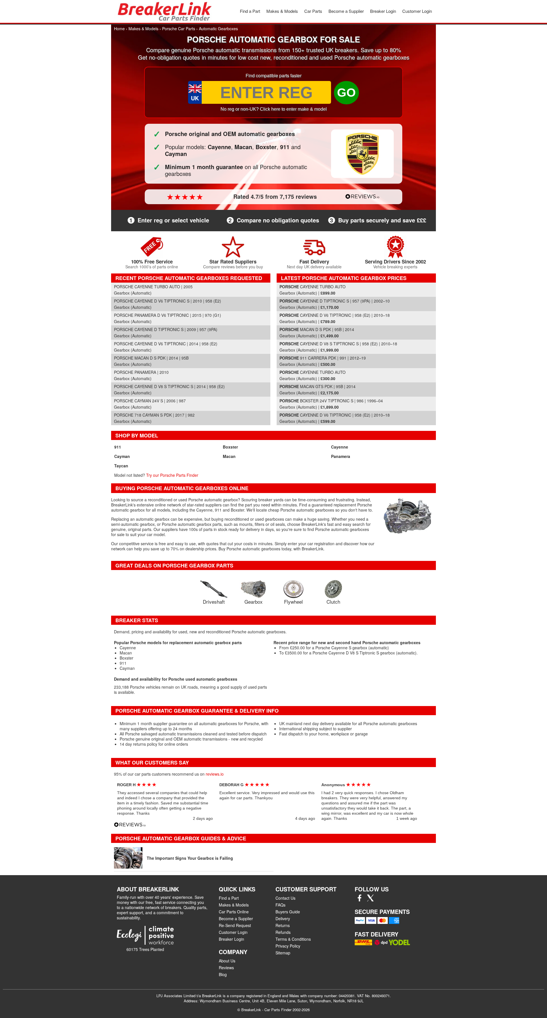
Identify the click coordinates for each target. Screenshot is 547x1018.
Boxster (230, 447)
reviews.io (215, 774)
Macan (229, 456)
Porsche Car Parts (178, 28)
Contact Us (285, 898)
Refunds (283, 932)
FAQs (280, 905)
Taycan (121, 466)
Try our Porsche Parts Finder (172, 475)
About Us (227, 961)
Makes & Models (282, 11)
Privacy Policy (287, 946)
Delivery (282, 918)
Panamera (340, 456)
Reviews (226, 967)
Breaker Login (383, 11)
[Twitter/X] (370, 900)
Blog (223, 974)
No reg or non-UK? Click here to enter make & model (274, 109)
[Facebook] (359, 900)
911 (117, 447)
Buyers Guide (287, 911)
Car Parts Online (234, 911)
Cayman (122, 456)
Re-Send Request (235, 925)
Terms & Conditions (293, 939)
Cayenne (339, 447)
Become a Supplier (346, 11)
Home (119, 28)
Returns (282, 925)
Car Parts (313, 11)
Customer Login (417, 11)
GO (346, 92)
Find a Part (250, 11)
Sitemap (282, 953)
